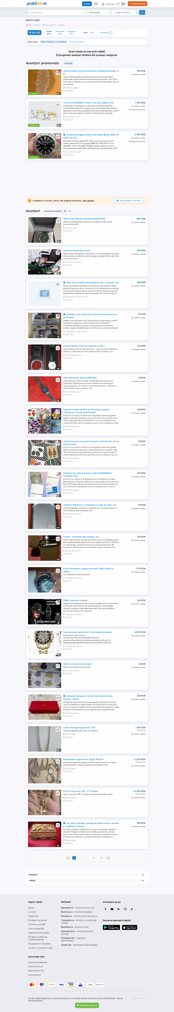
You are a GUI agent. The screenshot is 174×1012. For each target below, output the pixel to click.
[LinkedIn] (118, 909)
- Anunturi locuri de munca (79, 916)
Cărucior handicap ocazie (76, 250)
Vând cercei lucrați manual (77, 664)
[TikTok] (131, 909)
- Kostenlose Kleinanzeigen (79, 945)
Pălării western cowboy (75, 600)
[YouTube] (112, 909)
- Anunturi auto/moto (78, 907)
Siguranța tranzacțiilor (38, 932)
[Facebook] (105, 909)
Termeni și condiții (36, 924)
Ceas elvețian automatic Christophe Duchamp (87, 632)
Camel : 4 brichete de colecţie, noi (81, 536)
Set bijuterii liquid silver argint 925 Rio (83, 759)
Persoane (60, 32)
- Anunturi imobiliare (76, 912)
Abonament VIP (36, 970)
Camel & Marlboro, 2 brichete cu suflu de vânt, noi (89, 505)
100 (101, 858)
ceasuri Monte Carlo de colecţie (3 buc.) (84, 346)
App (88, 4)
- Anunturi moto (75, 927)
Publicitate (33, 916)
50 (70, 211)
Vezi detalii (88, 200)
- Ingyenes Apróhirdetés (73, 939)
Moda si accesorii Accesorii (52, 41)
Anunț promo (34, 975)
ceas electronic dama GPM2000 (80, 377)
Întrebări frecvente (37, 920)
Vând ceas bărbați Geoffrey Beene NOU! (84, 218)
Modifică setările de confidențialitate (37, 938)
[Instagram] (125, 909)
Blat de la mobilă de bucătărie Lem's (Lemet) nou (92, 282)
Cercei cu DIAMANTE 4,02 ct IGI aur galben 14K (88, 102)
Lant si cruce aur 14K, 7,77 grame (80, 791)
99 (94, 858)
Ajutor (31, 907)
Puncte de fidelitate (37, 962)
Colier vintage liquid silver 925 (79, 727)
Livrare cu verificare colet (40, 948)
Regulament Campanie (39, 943)
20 (65, 211)
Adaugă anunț (138, 4)
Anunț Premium (35, 966)
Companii (71, 32)
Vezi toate (68, 63)
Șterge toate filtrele (77, 42)
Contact (32, 912)
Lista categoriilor (36, 928)
